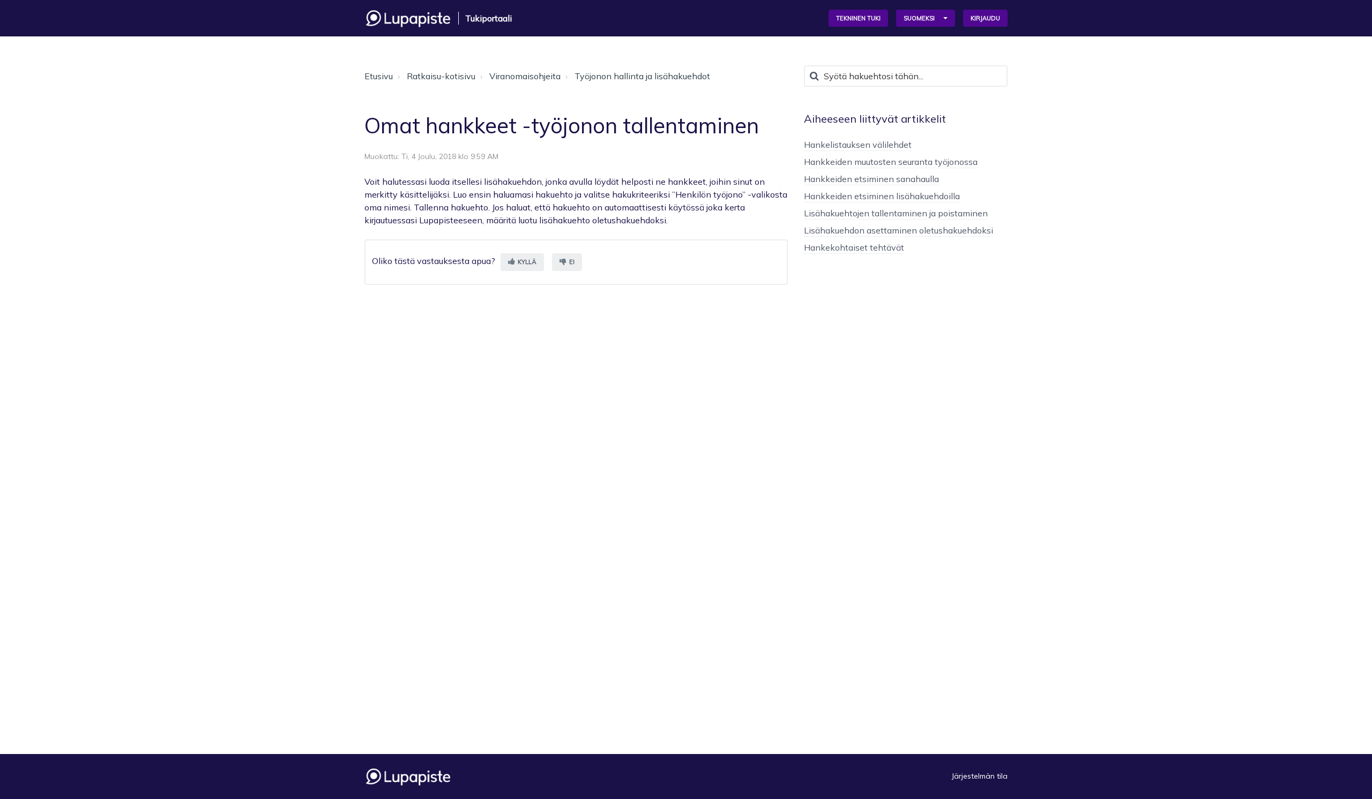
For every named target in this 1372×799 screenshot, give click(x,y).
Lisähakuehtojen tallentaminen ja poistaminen (896, 213)
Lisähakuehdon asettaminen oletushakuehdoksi (898, 230)
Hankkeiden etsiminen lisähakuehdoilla (882, 196)
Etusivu (378, 76)
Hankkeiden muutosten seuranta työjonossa (891, 161)
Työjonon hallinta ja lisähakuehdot (642, 76)
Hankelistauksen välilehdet (858, 144)
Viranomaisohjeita (525, 76)
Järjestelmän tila (980, 776)
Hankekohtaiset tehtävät (854, 247)
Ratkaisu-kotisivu (441, 76)
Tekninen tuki (858, 18)
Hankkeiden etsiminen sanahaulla (871, 179)
